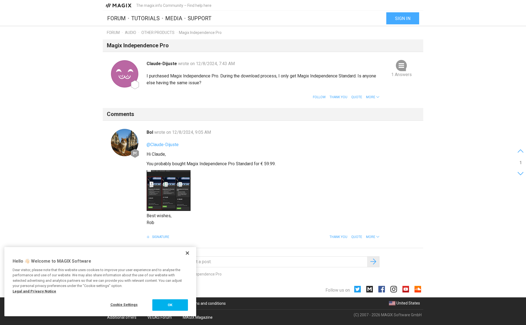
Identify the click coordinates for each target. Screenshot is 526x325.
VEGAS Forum (159, 317)
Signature (160, 237)
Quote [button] (356, 97)
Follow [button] (319, 97)
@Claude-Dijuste (163, 144)
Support (199, 18)
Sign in (402, 18)
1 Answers (401, 74)
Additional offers (121, 317)
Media (173, 18)
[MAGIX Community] (119, 5)
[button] (372, 97)
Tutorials (145, 18)
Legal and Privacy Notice (34, 291)
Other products (158, 32)
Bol (150, 132)
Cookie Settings (124, 305)
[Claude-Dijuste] (124, 74)
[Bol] (124, 142)
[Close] (187, 253)
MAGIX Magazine (198, 317)
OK (170, 305)
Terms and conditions (207, 303)
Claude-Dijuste (162, 63)
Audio (130, 32)
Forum (116, 18)
